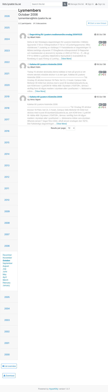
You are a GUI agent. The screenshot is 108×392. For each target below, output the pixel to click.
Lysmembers (29, 10)
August (6, 266)
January (6, 285)
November (7, 258)
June (5, 271)
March (5, 280)
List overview (10, 366)
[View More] (66, 58)
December (7, 255)
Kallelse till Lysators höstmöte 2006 (45, 64)
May (4, 274)
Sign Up (101, 4)
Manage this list (77, 4)
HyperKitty (53, 389)
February (6, 282)
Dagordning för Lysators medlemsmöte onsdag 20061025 (55, 34)
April (5, 277)
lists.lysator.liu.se (12, 4)
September (7, 263)
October (6, 260)
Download (9, 375)
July (4, 269)
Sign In (90, 4)
